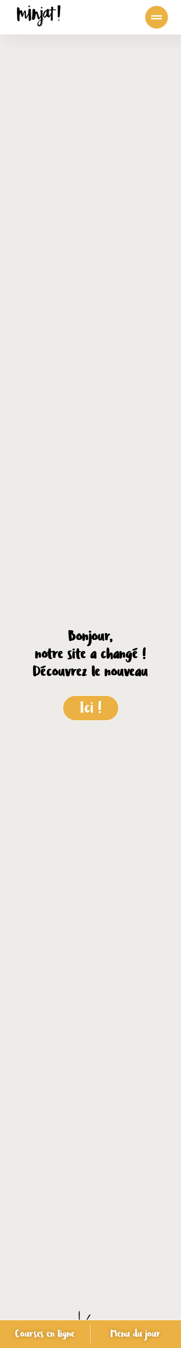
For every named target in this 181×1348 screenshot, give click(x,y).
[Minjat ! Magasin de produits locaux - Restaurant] (38, 17)
